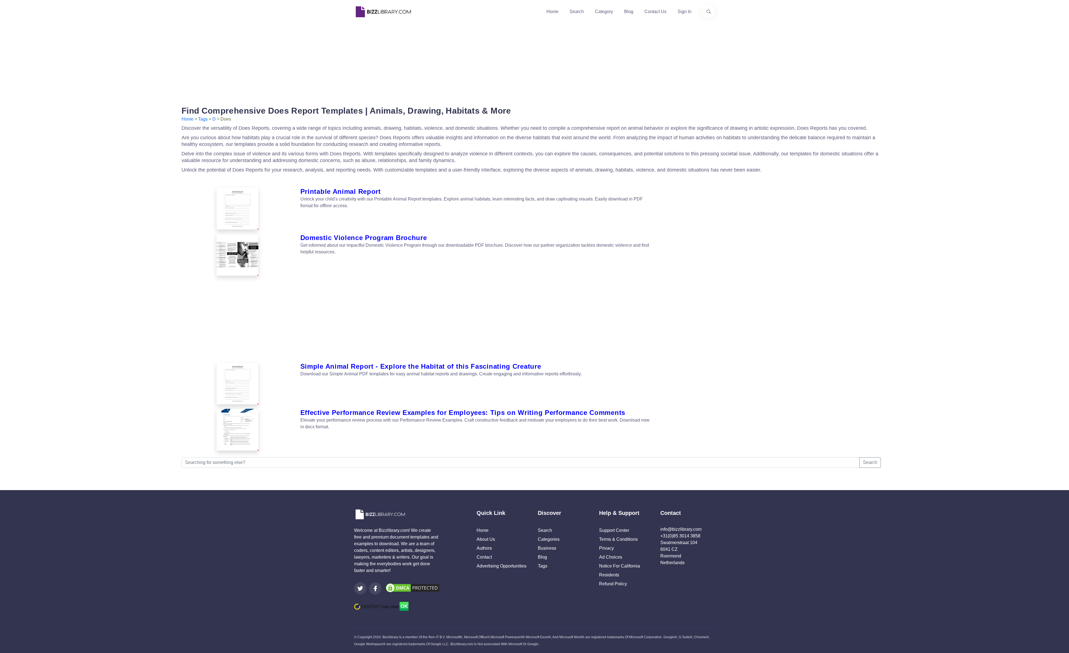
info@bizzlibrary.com (681, 529)
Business (547, 548)
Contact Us (655, 11)
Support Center (614, 530)
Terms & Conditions (618, 539)
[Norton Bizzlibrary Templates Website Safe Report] (381, 606)
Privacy (606, 548)
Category (604, 11)
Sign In (685, 11)
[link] (360, 588)
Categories (549, 539)
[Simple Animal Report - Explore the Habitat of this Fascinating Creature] (237, 383)
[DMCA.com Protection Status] (412, 587)
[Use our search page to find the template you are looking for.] (709, 12)
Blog (628, 11)
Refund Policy (613, 583)
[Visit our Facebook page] (375, 588)
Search (577, 11)
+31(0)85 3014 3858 (680, 536)
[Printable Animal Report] (237, 208)
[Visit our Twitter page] (360, 588)
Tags (203, 119)
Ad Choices (610, 557)
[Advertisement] (534, 62)
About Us (486, 539)
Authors (484, 548)
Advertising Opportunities (501, 566)
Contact (484, 557)
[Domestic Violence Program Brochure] (237, 255)
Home (552, 11)
